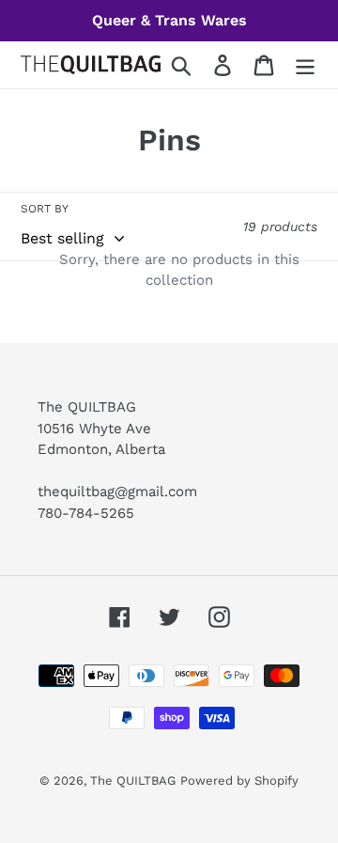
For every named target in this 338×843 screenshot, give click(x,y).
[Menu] (305, 65)
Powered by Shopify (239, 780)
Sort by (45, 208)
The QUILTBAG (133, 780)
